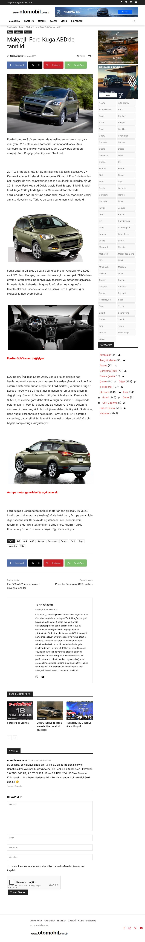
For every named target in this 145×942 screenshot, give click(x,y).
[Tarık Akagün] (21, 640)
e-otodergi (12, 718)
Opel (120, 273)
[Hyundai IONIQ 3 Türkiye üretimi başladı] (79, 710)
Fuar (21, 26)
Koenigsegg (124, 221)
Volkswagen (124, 332)
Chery (102, 135)
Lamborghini (124, 227)
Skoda (121, 306)
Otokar (102, 280)
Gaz (120, 181)
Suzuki (121, 319)
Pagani (121, 280)
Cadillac (122, 129)
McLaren (103, 253)
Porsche (122, 286)
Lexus (102, 240)
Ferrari (121, 168)
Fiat (101, 175)
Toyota (102, 332)
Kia (100, 221)
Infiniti (102, 208)
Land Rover (123, 234)
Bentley (122, 116)
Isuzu (120, 201)
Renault (122, 293)
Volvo (102, 339)
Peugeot (103, 286)
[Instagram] (126, 3)
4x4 (25, 541)
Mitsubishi (104, 267)
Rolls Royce (105, 299)
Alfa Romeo (123, 103)
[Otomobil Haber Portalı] (31, 12)
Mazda (121, 247)
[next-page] (15, 737)
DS (119, 162)
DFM (120, 155)
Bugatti (121, 122)
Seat (101, 306)
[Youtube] (136, 3)
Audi (120, 109)
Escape (64, 541)
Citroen (121, 142)
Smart (102, 312)
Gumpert (103, 194)
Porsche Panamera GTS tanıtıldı (74, 584)
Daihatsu (103, 155)
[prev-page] (9, 737)
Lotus (121, 240)
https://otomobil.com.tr (46, 609)
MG (101, 260)
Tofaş (121, 326)
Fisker (121, 175)
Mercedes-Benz (126, 253)
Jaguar (121, 208)
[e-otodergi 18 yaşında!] (20, 710)
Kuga (81, 541)
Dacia (121, 148)
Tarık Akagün (16, 55)
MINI (120, 260)
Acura (102, 103)
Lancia (102, 234)
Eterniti (102, 168)
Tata (101, 326)
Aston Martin (105, 109)
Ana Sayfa (12, 26)
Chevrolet (123, 135)
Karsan (121, 214)
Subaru (102, 319)
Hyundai (103, 201)
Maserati (103, 247)
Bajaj (101, 116)
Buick (102, 129)
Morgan (122, 267)
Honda (121, 194)
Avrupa (41, 541)
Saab (120, 299)
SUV (22, 546)
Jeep (101, 214)
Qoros (102, 293)
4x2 (18, 541)
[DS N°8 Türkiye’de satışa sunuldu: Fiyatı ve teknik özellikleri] (50, 710)
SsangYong (123, 312)
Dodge (102, 162)
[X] (131, 3)
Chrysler (103, 142)
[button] (134, 21)
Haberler (18, 32)
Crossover (52, 541)
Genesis (122, 188)
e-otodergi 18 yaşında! (18, 722)
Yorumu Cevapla (14, 786)
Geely (102, 188)
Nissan (102, 273)
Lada (101, 227)
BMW (101, 122)
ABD (32, 541)
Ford (73, 541)
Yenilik (28, 32)
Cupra (102, 148)
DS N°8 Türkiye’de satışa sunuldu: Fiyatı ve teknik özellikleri (49, 726)
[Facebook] (121, 3)
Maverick (12, 546)
